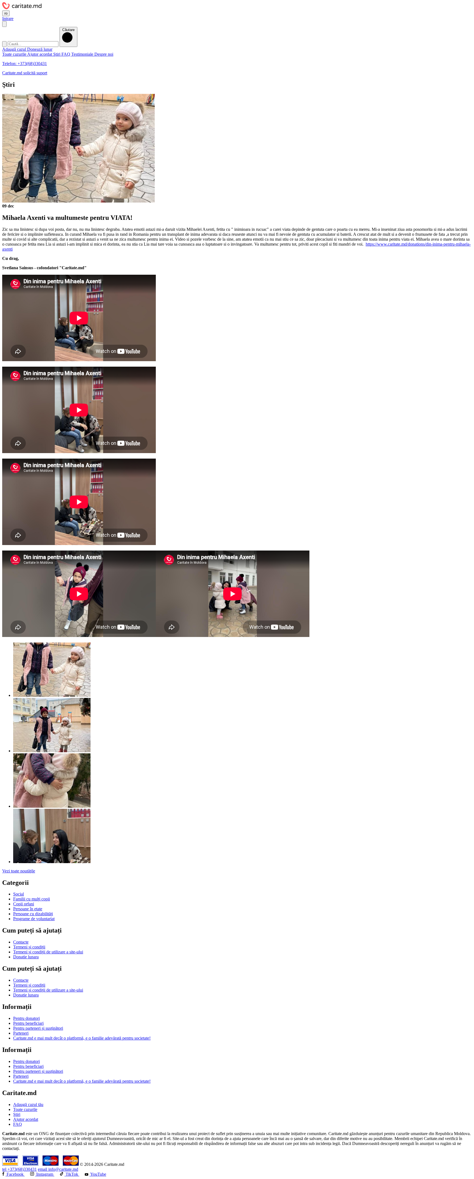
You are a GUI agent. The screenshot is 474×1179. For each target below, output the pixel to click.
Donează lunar (39, 49)
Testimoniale (82, 54)
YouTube (97, 1174)
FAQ (66, 54)
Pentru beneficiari (28, 1023)
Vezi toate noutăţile (18, 871)
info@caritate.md (58, 1169)
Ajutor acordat (40, 54)
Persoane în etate (27, 908)
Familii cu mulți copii (31, 899)
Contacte (21, 942)
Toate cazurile (14, 54)
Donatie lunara (26, 957)
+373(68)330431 (19, 1169)
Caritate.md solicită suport (24, 73)
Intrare (7, 18)
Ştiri (57, 54)
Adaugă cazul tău (28, 1104)
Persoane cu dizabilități (33, 913)
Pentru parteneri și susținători (38, 1028)
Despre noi (103, 54)
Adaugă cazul (14, 49)
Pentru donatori (26, 1018)
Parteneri (21, 1033)
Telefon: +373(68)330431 (24, 63)
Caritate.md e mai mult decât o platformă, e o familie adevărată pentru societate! (82, 1038)
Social (18, 894)
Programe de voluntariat (34, 918)
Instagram (44, 1174)
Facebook (15, 1174)
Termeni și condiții (29, 947)
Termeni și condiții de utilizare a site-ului (48, 952)
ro (5, 13)
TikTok (71, 1174)
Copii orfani (23, 904)
